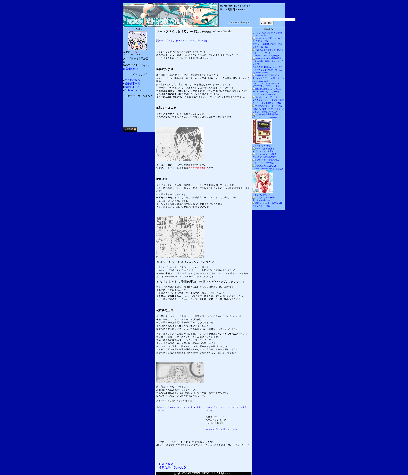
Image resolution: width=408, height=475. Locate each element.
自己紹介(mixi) (131, 68)
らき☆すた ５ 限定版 (262, 145)
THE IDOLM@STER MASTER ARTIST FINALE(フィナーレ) (266, 84)
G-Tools (234, 429)
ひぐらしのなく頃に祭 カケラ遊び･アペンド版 (267, 34)
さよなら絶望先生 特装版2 (264, 111)
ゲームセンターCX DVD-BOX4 (266, 117)
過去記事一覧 (132, 83)
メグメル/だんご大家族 (263, 151)
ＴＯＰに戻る (132, 80)
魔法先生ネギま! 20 (261, 200)
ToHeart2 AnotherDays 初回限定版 (267, 168)
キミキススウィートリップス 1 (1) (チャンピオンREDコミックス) (268, 101)
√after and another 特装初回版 (265, 55)
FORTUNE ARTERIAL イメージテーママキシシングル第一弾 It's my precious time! (267, 70)
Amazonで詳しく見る (217, 429)
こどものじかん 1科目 (262, 194)
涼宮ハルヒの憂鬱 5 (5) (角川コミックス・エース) (267, 45)
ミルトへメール (133, 90)
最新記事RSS (132, 87)
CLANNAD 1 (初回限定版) (264, 157)
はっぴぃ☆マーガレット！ (264, 94)
